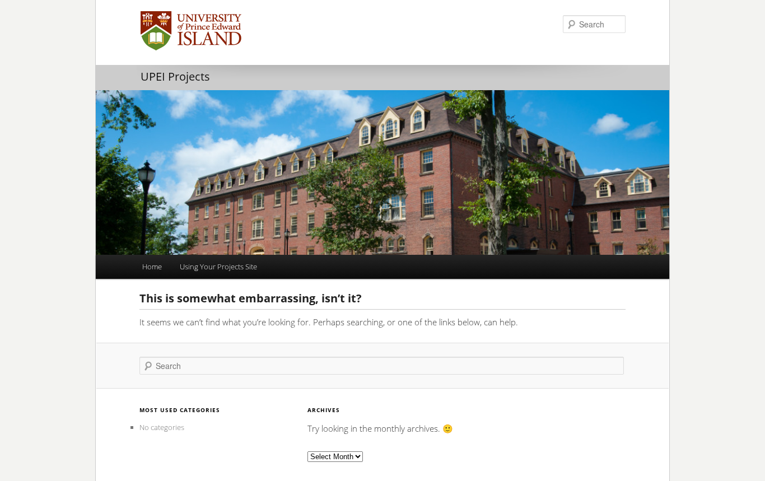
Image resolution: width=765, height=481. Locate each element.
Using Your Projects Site (218, 266)
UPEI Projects (175, 76)
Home (152, 266)
